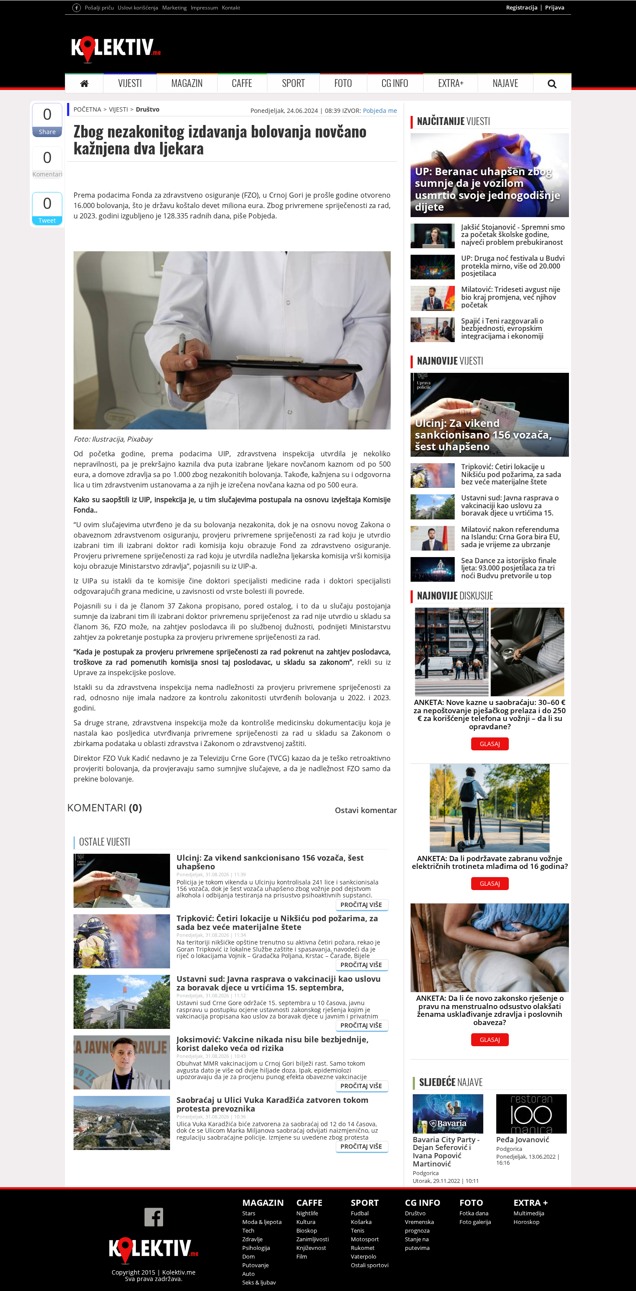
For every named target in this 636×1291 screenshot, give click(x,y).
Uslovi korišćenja (138, 7)
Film (301, 1256)
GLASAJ (490, 744)
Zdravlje (252, 1239)
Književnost (311, 1248)
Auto (248, 1274)
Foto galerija (475, 1222)
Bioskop (306, 1230)
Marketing (174, 7)
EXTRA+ (450, 83)
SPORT (293, 83)
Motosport (365, 1239)
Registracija (522, 7)
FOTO (343, 83)
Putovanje (255, 1265)
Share (47, 132)
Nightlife (307, 1213)
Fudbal (360, 1213)
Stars (248, 1213)
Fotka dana (473, 1213)
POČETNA (87, 109)
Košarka (361, 1222)
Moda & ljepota (262, 1222)
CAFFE (242, 83)
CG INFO (395, 83)
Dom (248, 1256)
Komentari (47, 174)
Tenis (357, 1230)
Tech (248, 1230)
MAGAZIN (186, 83)
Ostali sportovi (370, 1265)
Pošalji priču (99, 7)
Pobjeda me (380, 110)
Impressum (204, 7)
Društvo (148, 109)
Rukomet (363, 1248)
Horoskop (527, 1222)
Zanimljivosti (312, 1239)
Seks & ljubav (259, 1282)
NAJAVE (505, 83)
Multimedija (529, 1213)
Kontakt (231, 7)
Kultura (305, 1222)
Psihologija (256, 1248)
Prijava (555, 7)
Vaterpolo (363, 1256)
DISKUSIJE (455, 595)
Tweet (47, 220)
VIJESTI (130, 83)
